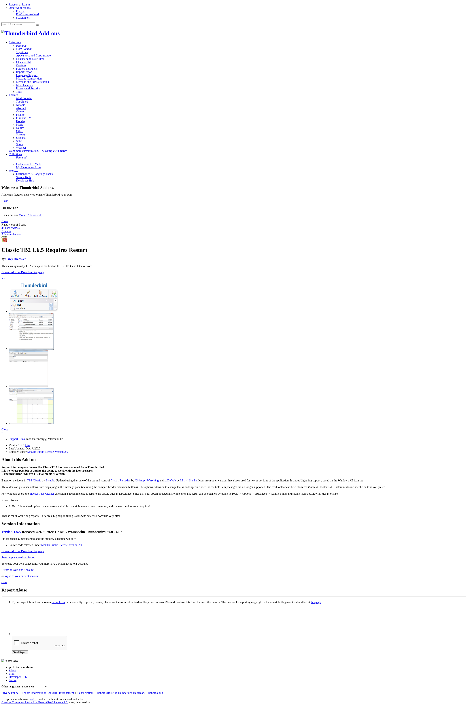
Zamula (50, 480)
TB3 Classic (34, 480)
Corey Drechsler (15, 258)
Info (27, 445)
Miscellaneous (24, 85)
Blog (11, 673)
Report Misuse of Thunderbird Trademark (121, 692)
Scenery (20, 134)
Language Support (26, 75)
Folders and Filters (26, 68)
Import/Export (24, 71)
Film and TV (23, 118)
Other (19, 131)
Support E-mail (17, 439)
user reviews (10, 227)
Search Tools (23, 177)
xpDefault (170, 480)
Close (4, 200)
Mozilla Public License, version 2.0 (47, 451)
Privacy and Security (28, 88)
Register (13, 4)
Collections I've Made (28, 164)
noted (33, 699)
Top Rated (22, 52)
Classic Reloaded (121, 480)
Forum (12, 680)
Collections (15, 154)
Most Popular (24, 48)
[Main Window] (31, 348)
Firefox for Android (27, 14)
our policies (58, 602)
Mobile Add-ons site (30, 215)
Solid (19, 141)
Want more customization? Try (38, 150)
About (12, 670)
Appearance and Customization (34, 55)
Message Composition (29, 78)
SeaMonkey (23, 17)
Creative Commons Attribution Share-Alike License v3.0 (34, 702)
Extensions (15, 42)
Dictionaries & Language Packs (34, 173)
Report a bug (155, 692)
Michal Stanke (188, 480)
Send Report (19, 652)
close (4, 582)
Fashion (20, 114)
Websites (21, 147)
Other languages (10, 686)
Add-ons (48, 33)
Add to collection (11, 234)
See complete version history (18, 557)
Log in (26, 4)
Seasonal (21, 137)
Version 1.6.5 (11, 532)
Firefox (20, 11)
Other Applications (20, 7)
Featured (21, 45)
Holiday (20, 121)
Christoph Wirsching (147, 480)
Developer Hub (25, 180)
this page (316, 602)
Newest (20, 104)
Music (19, 124)
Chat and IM (23, 62)
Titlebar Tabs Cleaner (41, 493)
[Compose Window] (28, 385)
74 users (6, 231)
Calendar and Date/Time (30, 58)
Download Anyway (32, 272)
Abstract (21, 108)
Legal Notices (85, 692)
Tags (19, 91)
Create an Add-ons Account (17, 569)
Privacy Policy (10, 692)
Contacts (21, 65)
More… (13, 170)
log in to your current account (22, 576)
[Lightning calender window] (31, 423)
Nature (20, 127)
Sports (19, 144)
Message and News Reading (32, 81)
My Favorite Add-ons (28, 167)
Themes (13, 95)
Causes (20, 111)
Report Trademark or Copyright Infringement (48, 692)
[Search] (37, 25)
